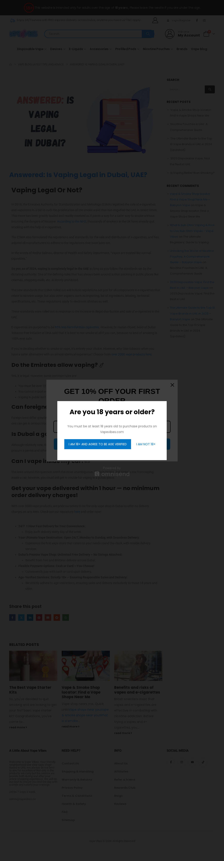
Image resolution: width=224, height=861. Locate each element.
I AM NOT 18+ (146, 444)
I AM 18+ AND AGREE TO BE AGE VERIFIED (98, 444)
